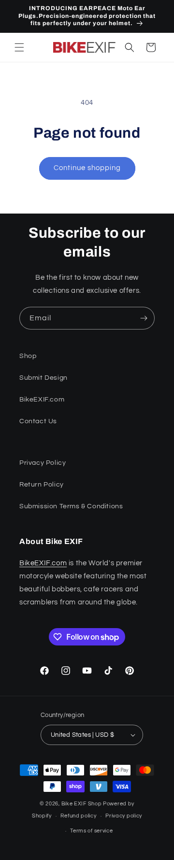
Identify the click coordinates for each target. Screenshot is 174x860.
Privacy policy (123, 815)
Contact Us (38, 421)
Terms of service (91, 830)
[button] (19, 47)
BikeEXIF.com (41, 399)
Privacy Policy (42, 462)
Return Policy (41, 484)
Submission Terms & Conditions (71, 506)
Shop (27, 356)
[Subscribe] (143, 318)
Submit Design (43, 377)
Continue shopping (87, 168)
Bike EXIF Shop (81, 803)
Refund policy (78, 815)
